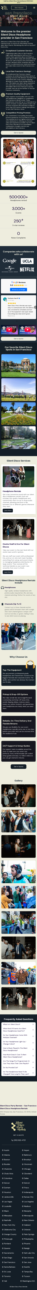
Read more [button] (11, 316)
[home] (4, 7)
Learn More (7, 510)
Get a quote (18, 1135)
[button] (34, 7)
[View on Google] (5, 299)
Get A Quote (19, 8)
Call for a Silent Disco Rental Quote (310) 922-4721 (18, 2)
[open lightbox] (18, 795)
